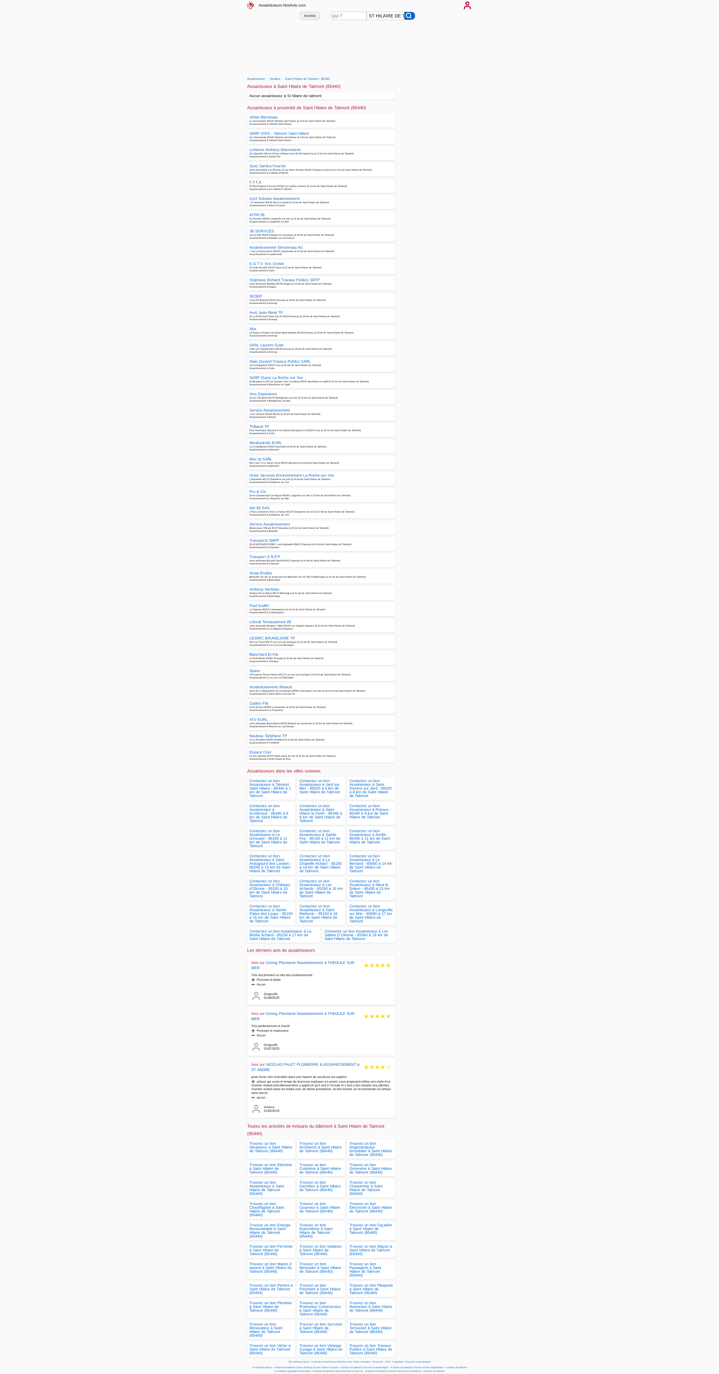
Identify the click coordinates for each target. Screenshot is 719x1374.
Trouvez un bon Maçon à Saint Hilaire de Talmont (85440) (370, 1250)
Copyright (398, 1362)
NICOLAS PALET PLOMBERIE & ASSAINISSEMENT (311, 1064)
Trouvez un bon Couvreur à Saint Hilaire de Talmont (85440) (319, 1207)
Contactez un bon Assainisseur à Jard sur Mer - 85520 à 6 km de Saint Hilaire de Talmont (319, 786)
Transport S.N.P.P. (265, 556)
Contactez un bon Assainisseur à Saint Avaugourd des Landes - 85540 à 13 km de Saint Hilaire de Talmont (270, 863)
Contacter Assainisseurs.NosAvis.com (331, 1362)
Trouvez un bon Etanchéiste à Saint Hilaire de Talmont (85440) (316, 1230)
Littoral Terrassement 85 (270, 621)
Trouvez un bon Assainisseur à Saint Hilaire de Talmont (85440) (266, 1188)
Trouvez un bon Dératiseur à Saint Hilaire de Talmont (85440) (270, 1147)
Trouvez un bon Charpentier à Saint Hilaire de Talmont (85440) (366, 1188)
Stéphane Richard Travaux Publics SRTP (284, 279)
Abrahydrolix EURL (265, 442)
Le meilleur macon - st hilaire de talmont (273, 1367)
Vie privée (377, 1362)
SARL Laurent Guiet (266, 345)
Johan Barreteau (263, 117)
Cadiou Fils (259, 703)
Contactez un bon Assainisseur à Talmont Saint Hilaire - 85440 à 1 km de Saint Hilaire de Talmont (270, 788)
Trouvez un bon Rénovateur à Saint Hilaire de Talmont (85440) (266, 1330)
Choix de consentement (417, 1362)
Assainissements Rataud (270, 687)
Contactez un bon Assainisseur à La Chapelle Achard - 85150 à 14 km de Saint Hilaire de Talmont (320, 863)
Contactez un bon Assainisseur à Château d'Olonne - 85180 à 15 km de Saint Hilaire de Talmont (269, 888)
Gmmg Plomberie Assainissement (294, 963)
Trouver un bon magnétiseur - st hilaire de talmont (440, 1367)
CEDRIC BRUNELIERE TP (272, 638)
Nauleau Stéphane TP (268, 735)
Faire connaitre (362, 1362)
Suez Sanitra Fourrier (267, 165)
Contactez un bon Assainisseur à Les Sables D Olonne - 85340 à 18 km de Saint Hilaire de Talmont (356, 935)
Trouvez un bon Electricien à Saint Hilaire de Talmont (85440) (370, 1207)
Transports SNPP (264, 540)
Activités (310, 15)
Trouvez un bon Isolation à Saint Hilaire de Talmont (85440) (320, 1250)
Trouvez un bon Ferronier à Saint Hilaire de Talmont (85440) (271, 1250)
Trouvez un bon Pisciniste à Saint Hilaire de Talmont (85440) (320, 1289)
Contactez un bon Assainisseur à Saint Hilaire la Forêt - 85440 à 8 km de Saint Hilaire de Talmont (320, 813)
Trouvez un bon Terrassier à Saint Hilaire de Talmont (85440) (370, 1328)
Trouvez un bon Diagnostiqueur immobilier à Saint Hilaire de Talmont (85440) (370, 1149)
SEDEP (255, 296)
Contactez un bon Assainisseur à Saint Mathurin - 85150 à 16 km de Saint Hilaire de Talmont (318, 913)
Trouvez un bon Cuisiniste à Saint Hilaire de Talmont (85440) (320, 1168)
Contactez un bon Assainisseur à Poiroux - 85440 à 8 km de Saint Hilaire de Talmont (370, 811)
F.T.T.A (255, 182)
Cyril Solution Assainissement (274, 198)
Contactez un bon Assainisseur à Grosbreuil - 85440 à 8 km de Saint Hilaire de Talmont (268, 813)
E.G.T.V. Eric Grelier (266, 263)
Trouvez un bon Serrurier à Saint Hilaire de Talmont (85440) (320, 1328)
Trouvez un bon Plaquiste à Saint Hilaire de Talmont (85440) (371, 1289)
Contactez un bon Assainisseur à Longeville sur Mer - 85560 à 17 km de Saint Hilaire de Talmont (371, 913)
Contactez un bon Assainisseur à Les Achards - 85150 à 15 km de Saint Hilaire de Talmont (321, 888)
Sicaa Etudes (260, 573)
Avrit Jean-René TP (266, 312)
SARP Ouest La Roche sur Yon (276, 377)
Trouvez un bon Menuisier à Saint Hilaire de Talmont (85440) (320, 1268)
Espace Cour (260, 752)
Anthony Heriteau (264, 589)
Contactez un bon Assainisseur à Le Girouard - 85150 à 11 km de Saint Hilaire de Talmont (268, 838)
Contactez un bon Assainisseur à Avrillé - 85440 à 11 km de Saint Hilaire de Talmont (369, 836)
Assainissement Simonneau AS (276, 247)
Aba (252, 328)
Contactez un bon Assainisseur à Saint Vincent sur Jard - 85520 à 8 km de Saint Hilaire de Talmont (370, 788)
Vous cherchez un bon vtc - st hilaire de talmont (361, 1371)
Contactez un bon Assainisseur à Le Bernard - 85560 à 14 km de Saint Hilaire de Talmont (370, 863)
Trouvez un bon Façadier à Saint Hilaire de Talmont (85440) (370, 1229)
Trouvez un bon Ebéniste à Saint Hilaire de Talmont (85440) (270, 1168)
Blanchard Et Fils (263, 654)
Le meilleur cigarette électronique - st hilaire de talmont (304, 1371)
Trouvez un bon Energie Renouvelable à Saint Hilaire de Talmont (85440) (269, 1230)
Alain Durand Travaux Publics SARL (280, 361)
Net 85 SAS (259, 507)
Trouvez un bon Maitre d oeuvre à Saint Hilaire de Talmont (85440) (270, 1268)
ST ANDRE (260, 1070)
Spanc (254, 670)
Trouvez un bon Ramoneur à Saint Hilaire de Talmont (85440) (370, 1306)
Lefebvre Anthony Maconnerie (275, 149)
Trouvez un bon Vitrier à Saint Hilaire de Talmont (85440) (270, 1349)
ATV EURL (258, 719)
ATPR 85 (257, 214)
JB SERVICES (261, 231)
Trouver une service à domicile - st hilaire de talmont (416, 1371)
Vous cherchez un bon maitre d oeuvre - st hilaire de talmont (329, 1367)
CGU (387, 1362)
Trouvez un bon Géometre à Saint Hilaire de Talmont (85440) (370, 1168)
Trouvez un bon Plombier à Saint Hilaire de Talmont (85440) (270, 1306)
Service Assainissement (269, 410)
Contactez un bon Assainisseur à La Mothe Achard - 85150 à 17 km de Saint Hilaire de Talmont (280, 935)
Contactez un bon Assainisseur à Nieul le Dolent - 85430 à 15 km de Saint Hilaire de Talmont (369, 888)
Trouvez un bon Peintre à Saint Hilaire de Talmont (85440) (271, 1289)
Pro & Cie (257, 491)
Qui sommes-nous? (299, 1362)
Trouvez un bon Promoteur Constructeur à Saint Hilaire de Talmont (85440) (320, 1308)
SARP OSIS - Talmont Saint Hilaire (279, 133)
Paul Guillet (259, 605)
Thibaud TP (259, 426)
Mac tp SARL (260, 459)
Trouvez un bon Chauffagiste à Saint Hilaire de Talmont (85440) (266, 1209)
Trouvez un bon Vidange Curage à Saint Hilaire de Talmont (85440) (320, 1349)
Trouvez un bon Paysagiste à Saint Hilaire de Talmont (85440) (365, 1269)
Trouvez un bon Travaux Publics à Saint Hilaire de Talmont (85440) (370, 1349)
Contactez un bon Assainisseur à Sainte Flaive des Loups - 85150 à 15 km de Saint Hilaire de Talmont (271, 913)
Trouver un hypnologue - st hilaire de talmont (387, 1367)
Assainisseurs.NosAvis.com (282, 5)
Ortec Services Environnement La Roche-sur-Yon (291, 475)
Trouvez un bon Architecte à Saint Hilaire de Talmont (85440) (320, 1147)
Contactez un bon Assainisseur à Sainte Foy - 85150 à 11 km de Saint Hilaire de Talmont (319, 836)
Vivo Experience (263, 393)
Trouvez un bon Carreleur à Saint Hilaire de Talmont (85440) (320, 1186)
